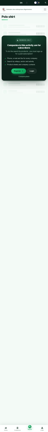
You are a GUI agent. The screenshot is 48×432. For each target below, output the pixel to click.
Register (17, 71)
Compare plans (24, 76)
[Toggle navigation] (45, 9)
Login (32, 71)
